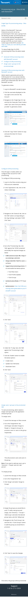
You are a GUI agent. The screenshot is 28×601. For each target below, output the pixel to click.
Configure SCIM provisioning (12, 61)
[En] (8, 1)
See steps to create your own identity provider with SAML (13, 44)
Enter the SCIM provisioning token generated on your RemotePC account (16, 288)
